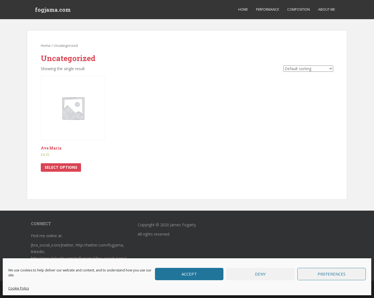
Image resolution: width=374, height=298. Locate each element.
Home (243, 9)
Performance (267, 9)
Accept (189, 274)
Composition (298, 9)
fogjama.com (53, 9)
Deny (260, 274)
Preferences (332, 274)
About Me (326, 9)
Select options (61, 167)
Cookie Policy (18, 288)
